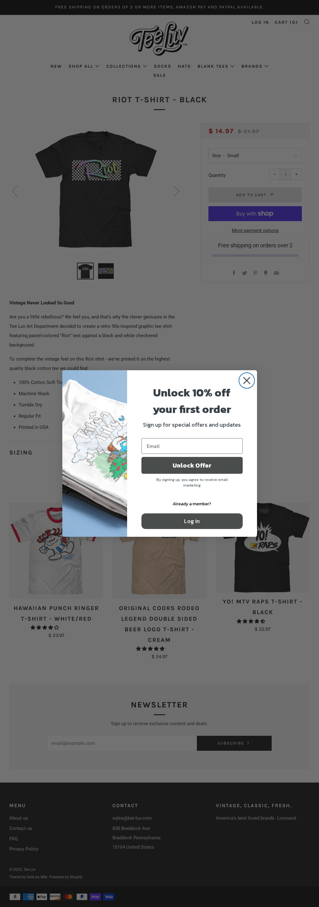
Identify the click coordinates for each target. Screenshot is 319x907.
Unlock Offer (192, 465)
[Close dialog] (247, 380)
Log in (192, 521)
